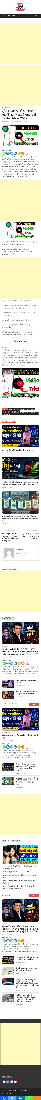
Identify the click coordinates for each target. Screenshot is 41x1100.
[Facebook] (8, 153)
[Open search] (36, 16)
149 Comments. (23, 121)
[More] (23, 153)
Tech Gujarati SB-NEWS (20, 1091)
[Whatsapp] (4, 153)
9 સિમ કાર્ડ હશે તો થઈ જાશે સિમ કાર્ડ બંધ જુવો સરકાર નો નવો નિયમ (27, 692)
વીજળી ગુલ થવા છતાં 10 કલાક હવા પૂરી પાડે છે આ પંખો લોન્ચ (26, 969)
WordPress (13, 1094)
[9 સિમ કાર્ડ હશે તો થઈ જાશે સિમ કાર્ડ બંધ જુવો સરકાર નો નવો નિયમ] (8, 692)
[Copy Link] (19, 153)
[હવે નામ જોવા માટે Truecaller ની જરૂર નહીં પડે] (20, 437)
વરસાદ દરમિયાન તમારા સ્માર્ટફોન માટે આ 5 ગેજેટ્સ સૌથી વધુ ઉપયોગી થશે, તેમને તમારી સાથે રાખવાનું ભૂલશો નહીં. (20, 518)
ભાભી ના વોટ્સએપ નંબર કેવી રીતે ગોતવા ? (16, 872)
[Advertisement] (20, 43)
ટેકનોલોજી (4, 646)
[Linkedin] (15, 153)
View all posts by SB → (23, 553)
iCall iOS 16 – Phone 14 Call (11, 411)
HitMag (21, 1094)
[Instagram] (8, 1081)
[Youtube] (15, 1081)
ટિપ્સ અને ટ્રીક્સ (6, 107)
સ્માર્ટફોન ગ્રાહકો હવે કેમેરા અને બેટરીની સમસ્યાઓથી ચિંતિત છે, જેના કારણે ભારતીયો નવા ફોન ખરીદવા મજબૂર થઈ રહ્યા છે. (25, 998)
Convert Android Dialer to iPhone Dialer (22, 409)
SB (17, 121)
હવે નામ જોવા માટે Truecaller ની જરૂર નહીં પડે (17, 450)
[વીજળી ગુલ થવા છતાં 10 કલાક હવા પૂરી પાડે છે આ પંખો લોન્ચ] (8, 968)
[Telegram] (11, 1081)
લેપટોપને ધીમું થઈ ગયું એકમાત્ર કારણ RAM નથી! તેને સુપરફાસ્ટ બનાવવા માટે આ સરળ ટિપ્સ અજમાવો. (20, 483)
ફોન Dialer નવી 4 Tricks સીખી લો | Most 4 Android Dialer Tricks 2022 (19, 413)
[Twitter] (11, 153)
